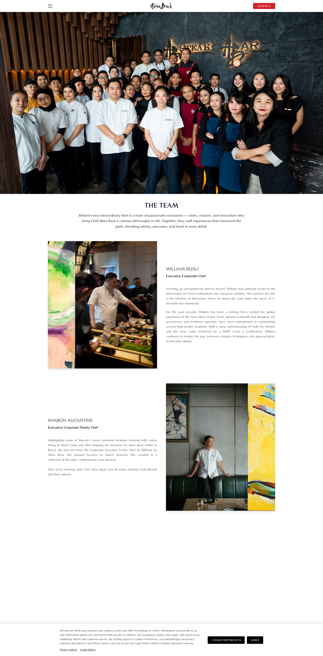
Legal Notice (88, 649)
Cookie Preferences (226, 640)
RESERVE (264, 6)
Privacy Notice (68, 649)
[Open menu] (50, 6)
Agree (255, 640)
